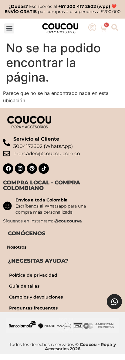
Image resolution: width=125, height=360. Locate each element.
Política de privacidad (33, 275)
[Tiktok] (44, 168)
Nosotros (16, 247)
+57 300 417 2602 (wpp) (84, 6)
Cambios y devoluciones (36, 297)
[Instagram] (20, 168)
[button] (9, 28)
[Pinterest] (32, 168)
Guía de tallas (24, 286)
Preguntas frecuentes (33, 308)
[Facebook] (8, 168)
